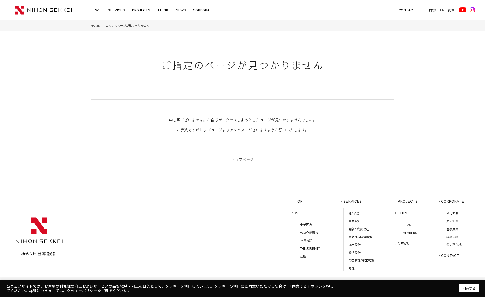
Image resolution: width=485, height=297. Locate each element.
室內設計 (355, 221)
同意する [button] (469, 288)
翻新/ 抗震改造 (359, 229)
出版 (303, 256)
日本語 (431, 10)
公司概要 (452, 213)
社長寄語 (306, 240)
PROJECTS (141, 10)
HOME (95, 25)
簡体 (451, 10)
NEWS (181, 10)
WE (98, 10)
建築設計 (355, 213)
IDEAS (407, 224)
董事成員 (452, 229)
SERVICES (116, 10)
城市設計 (355, 244)
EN (442, 10)
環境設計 (355, 252)
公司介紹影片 (309, 232)
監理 (352, 268)
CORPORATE (203, 10)
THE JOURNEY (310, 248)
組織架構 (452, 237)
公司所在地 (454, 244)
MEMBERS (410, 232)
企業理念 (306, 224)
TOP (299, 201)
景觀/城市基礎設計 (361, 237)
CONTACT (407, 10)
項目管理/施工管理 (361, 260)
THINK (162, 10)
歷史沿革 (452, 221)
